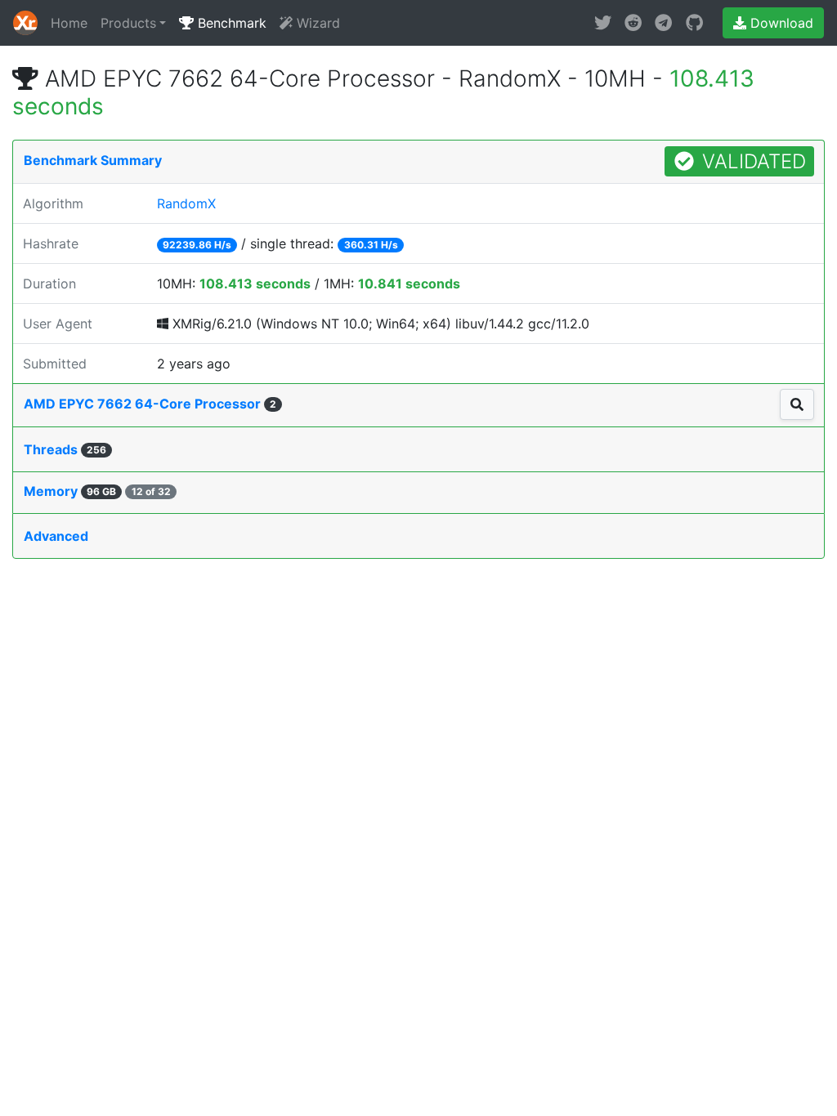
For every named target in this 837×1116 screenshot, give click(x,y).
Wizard (316, 23)
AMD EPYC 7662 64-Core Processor (150, 403)
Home (69, 23)
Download (779, 23)
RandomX (186, 203)
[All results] (797, 404)
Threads (65, 449)
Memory (97, 491)
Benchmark (230, 23)
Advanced (56, 536)
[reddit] (633, 23)
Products (128, 23)
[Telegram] (663, 23)
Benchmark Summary (93, 160)
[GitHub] (694, 23)
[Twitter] (603, 23)
